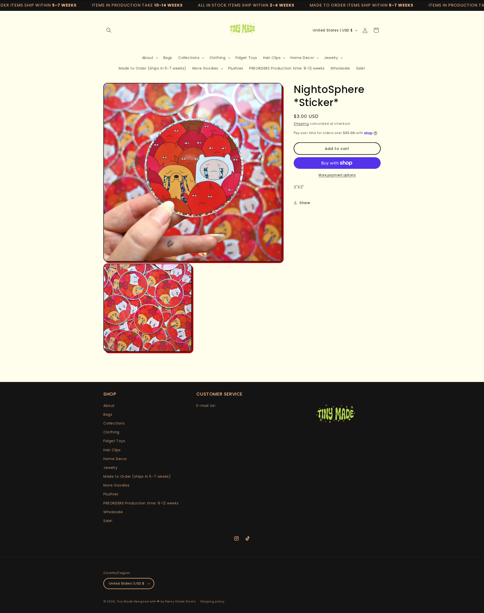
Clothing (111, 432)
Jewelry (110, 467)
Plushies (110, 494)
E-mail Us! (205, 405)
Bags (107, 414)
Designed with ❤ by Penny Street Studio (165, 601)
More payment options (337, 175)
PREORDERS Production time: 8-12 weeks (140, 503)
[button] (108, 30)
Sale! (107, 520)
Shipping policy (212, 601)
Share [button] (304, 202)
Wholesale (113, 511)
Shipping (301, 123)
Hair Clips (112, 450)
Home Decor (115, 458)
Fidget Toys (114, 440)
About (109, 405)
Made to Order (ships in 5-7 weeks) (137, 476)
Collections (114, 423)
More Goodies (116, 485)
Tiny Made (125, 601)
